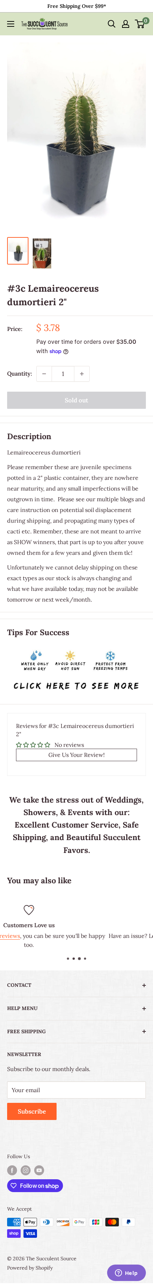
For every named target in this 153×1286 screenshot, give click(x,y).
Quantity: (19, 373)
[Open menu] (10, 24)
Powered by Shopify (30, 1268)
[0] (140, 24)
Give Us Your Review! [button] (76, 754)
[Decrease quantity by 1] (44, 373)
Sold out (76, 400)
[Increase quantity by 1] (81, 373)
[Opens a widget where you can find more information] (126, 1273)
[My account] (125, 24)
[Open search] (112, 24)
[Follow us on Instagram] (26, 1170)
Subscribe (32, 1111)
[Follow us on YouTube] (39, 1170)
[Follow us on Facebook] (12, 1170)
